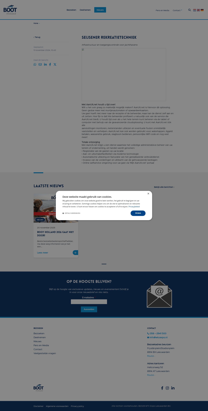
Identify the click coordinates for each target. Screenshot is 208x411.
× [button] (148, 194)
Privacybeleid (134, 206)
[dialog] (104, 205)
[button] (71, 213)
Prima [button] (138, 213)
